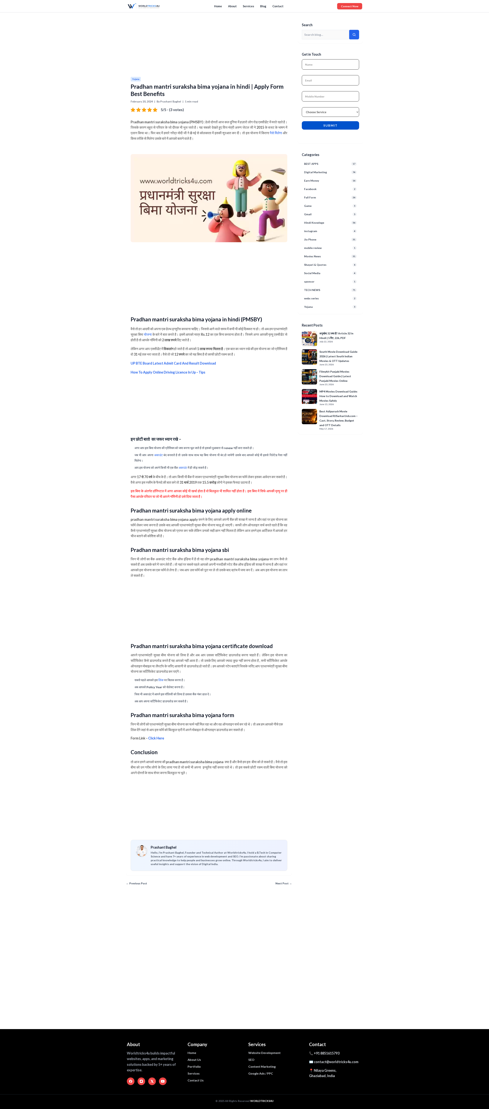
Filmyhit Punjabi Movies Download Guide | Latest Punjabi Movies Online (335, 376)
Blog (263, 6)
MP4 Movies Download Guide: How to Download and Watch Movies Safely (338, 396)
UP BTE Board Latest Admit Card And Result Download (173, 363)
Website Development (264, 1053)
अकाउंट (158, 455)
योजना (148, 334)
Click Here (156, 738)
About (232, 6)
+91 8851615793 (326, 1053)
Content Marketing (262, 1066)
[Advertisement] (240, 43)
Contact (277, 6)
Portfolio (194, 1066)
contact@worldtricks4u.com (336, 1062)
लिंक (161, 680)
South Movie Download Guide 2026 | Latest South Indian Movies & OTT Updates (338, 356)
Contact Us (196, 1080)
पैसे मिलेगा (276, 133)
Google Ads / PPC (260, 1073)
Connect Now (349, 6)
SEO (251, 1059)
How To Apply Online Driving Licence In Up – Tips (168, 372)
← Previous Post (136, 883)
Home (218, 6)
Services (248, 6)
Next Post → (283, 883)
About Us (194, 1059)
